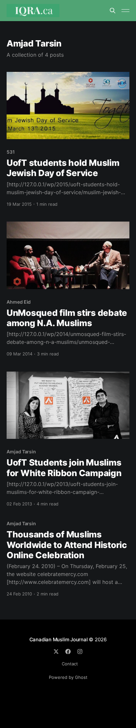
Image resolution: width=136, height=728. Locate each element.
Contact (70, 663)
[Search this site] (112, 10)
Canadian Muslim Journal (59, 639)
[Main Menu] (125, 10)
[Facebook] (68, 651)
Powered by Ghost (68, 677)
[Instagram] (80, 651)
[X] (56, 651)
